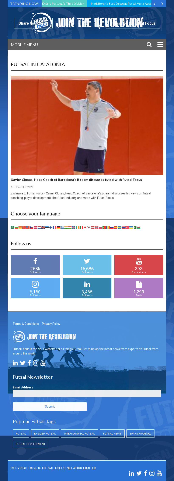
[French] (55, 227)
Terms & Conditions (26, 323)
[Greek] (62, 227)
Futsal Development (30, 444)
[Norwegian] (97, 227)
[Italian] (81, 227)
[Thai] (123, 227)
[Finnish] (51, 227)
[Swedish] (120, 227)
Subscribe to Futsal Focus (133, 23)
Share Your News (33, 23)
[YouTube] (42, 364)
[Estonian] (47, 227)
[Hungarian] (70, 227)
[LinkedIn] (15, 364)
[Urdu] (135, 227)
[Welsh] (139, 227)
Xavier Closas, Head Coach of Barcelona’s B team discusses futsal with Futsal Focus (76, 179)
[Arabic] (13, 227)
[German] (58, 227)
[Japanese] (85, 227)
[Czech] (32, 227)
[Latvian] (93, 227)
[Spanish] (116, 227)
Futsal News (112, 433)
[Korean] (89, 227)
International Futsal (79, 433)
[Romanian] (108, 227)
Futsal (21, 433)
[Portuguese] (104, 227)
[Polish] (100, 227)
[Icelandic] (74, 227)
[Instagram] (35, 364)
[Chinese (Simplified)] (24, 227)
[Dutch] (39, 227)
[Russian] (112, 227)
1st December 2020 (22, 186)
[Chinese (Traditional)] (28, 227)
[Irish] (78, 227)
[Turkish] (127, 227)
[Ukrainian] (131, 227)
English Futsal (45, 433)
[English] (43, 227)
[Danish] (36, 227)
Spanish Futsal (140, 433)
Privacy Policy (51, 323)
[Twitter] (22, 364)
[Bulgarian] (16, 227)
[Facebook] (29, 364)
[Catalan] (20, 227)
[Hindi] (66, 227)
